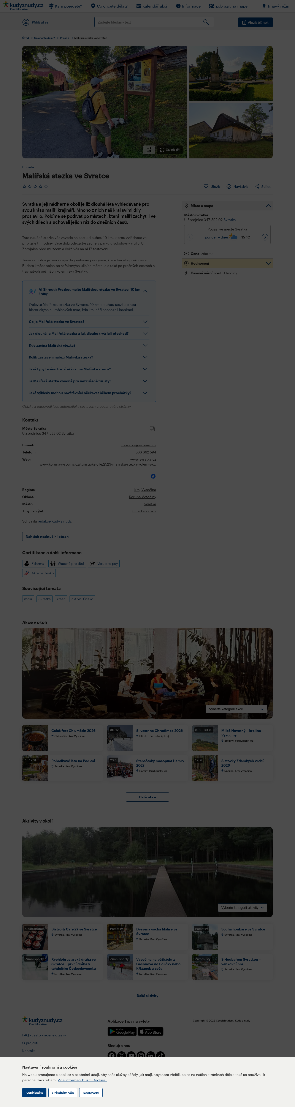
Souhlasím (34, 1093)
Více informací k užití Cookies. (82, 1080)
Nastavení (91, 1093)
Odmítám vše (63, 1093)
